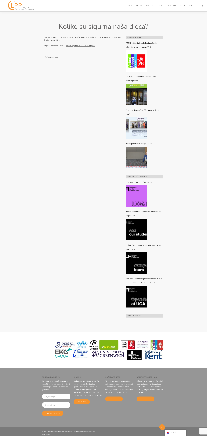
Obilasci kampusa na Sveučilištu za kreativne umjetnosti (144, 247)
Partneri (149, 6)
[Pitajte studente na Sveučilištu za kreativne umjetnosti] (136, 229)
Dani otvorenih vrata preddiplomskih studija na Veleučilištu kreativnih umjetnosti (144, 281)
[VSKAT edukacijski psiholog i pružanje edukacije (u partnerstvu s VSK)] (136, 61)
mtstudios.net (46, 434)
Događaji (172, 6)
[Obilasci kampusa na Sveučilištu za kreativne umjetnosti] (136, 263)
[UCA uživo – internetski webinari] (136, 196)
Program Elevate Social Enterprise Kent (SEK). (142, 112)
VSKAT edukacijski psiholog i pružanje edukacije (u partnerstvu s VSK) (141, 45)
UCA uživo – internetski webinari (139, 182)
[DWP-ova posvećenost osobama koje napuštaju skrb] (136, 94)
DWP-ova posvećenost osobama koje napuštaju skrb (141, 78)
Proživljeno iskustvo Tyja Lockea (139, 144)
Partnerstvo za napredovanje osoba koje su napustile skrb (64, 431)
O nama (139, 6)
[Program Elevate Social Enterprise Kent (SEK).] (136, 128)
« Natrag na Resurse (52, 57)
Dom (130, 6)
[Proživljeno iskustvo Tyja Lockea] (136, 157)
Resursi (160, 6)
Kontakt (192, 6)
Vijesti (182, 6)
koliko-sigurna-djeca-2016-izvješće (80, 46)
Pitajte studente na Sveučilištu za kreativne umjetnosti (143, 214)
